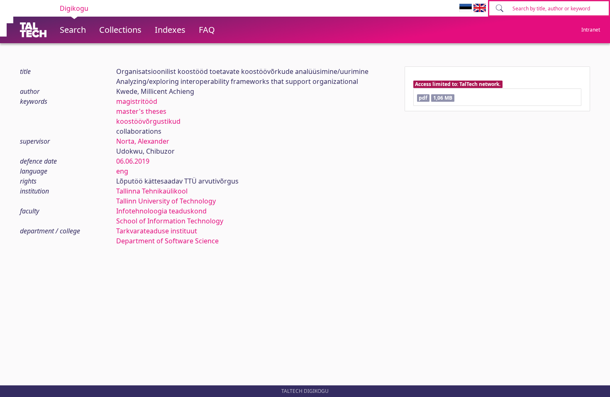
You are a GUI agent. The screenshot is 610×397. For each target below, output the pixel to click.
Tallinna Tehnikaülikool (152, 191)
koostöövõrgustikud (148, 121)
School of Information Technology (169, 220)
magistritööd (136, 101)
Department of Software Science (167, 240)
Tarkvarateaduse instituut (156, 230)
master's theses (141, 111)
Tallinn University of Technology (166, 201)
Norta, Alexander (142, 141)
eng (122, 171)
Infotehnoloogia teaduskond (161, 211)
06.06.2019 (132, 161)
